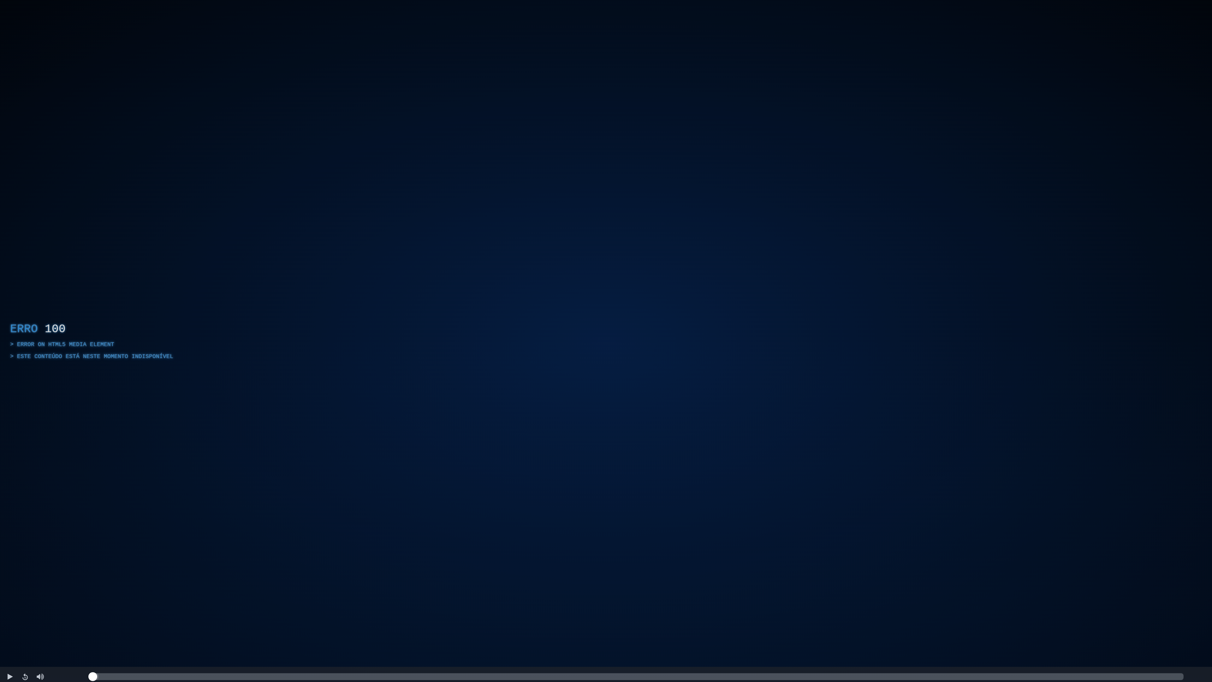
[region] (606, 341)
